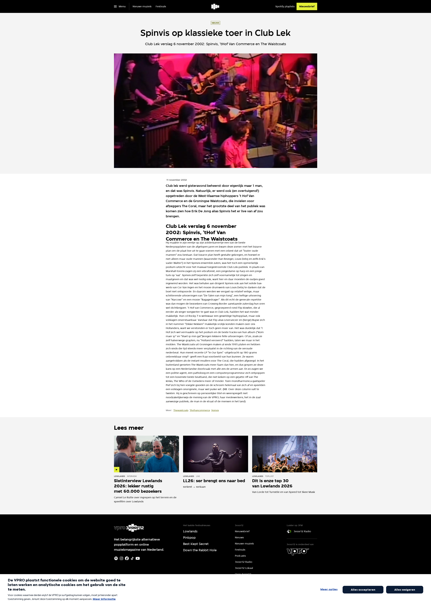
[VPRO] (298, 552)
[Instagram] (121, 558)
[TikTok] (132, 558)
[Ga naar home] (215, 6)
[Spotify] (116, 558)
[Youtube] (138, 558)
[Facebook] (127, 558)
